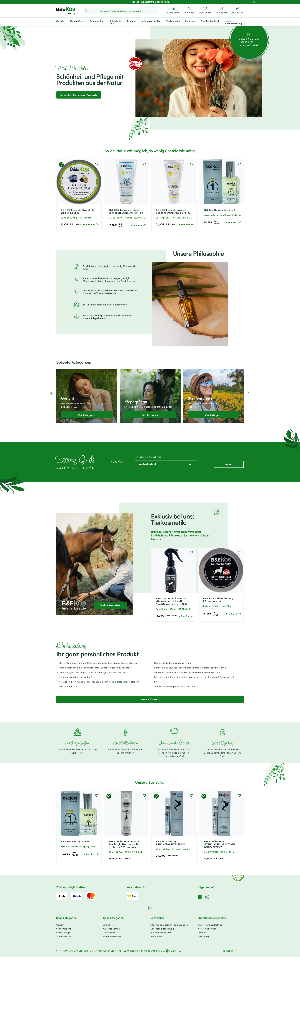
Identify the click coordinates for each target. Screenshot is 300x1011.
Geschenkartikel (111, 928)
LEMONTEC (175, 950)
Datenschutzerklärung (162, 928)
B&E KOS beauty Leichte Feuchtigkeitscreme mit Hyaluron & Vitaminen (123, 844)
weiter (229, 464)
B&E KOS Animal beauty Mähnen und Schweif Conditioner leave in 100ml (172, 601)
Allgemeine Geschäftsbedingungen (169, 924)
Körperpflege (63, 932)
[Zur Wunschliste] (96, 163)
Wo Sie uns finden (207, 928)
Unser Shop (204, 936)
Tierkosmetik (110, 932)
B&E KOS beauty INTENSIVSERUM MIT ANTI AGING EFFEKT (219, 844)
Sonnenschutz (63, 928)
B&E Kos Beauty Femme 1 (219, 209)
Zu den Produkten (110, 605)
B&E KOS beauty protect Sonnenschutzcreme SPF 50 (125, 211)
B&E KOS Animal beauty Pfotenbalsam (218, 600)
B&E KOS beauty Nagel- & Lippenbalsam (77, 211)
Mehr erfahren (150, 699)
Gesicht (60, 924)
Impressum (156, 936)
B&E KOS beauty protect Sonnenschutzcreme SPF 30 (173, 211)
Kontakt (202, 932)
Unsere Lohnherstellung (210, 924)
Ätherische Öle (64, 936)
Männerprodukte (112, 936)
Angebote (108, 924)
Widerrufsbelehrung (161, 932)
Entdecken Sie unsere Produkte (79, 95)
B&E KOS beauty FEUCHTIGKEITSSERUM (170, 843)
